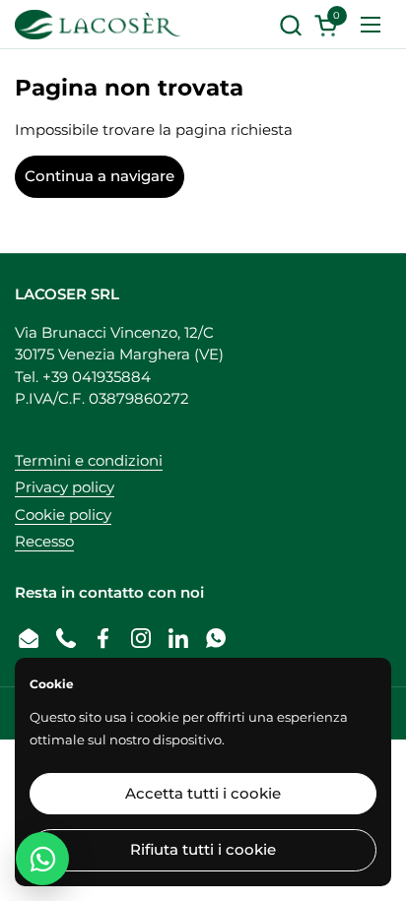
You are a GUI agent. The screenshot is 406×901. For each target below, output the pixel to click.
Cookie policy (63, 514)
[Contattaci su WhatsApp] (42, 858)
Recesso (44, 541)
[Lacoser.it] (97, 24)
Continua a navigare (99, 175)
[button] (290, 25)
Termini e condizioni (89, 460)
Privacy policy (64, 487)
